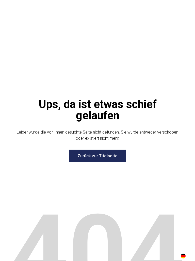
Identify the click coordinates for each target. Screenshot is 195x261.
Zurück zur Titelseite (97, 155)
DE (183, 256)
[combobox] (183, 256)
